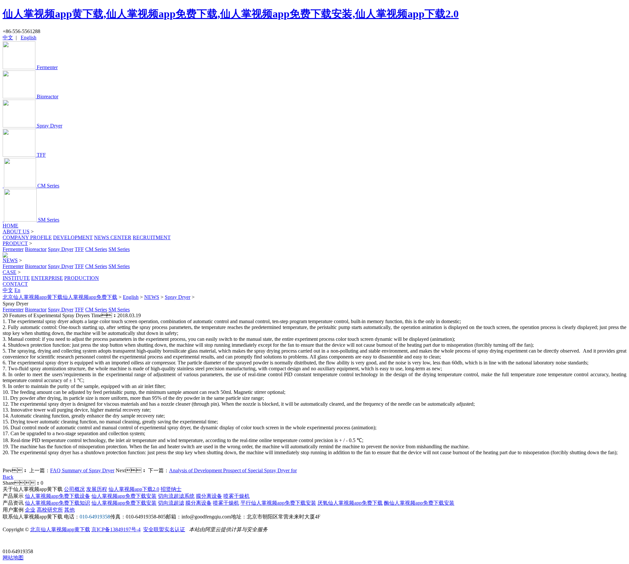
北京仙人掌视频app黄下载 (60, 529)
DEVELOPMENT (73, 237)
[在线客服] (10, 541)
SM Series (119, 249)
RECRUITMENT (152, 237)
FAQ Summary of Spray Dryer (82, 470)
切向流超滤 (171, 503)
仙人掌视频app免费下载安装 (124, 496)
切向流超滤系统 (176, 496)
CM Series (96, 249)
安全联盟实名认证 (164, 529)
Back (8, 477)
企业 (30, 510)
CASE (9, 272)
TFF (79, 249)
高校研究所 (50, 510)
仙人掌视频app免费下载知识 (57, 503)
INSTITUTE (16, 278)
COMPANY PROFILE (27, 237)
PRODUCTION (81, 278)
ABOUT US (16, 231)
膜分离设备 (209, 496)
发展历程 (96, 489)
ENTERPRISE (47, 278)
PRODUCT (15, 243)
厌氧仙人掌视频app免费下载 (350, 503)
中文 (8, 37)
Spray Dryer (60, 249)
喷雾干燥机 (236, 496)
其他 (69, 510)
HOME (10, 225)
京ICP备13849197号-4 (116, 529)
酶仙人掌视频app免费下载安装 (419, 503)
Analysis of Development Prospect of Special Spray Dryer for (233, 470)
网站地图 (13, 557)
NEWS (10, 260)
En (17, 290)
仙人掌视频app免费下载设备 (57, 496)
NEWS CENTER (112, 237)
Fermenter (13, 249)
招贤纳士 (171, 489)
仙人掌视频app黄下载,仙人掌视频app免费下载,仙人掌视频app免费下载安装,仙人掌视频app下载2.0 (231, 14)
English (28, 37)
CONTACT (15, 284)
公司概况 (74, 489)
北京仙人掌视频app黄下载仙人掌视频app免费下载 (60, 297)
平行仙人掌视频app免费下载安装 (278, 503)
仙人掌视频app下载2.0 (133, 489)
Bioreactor (36, 249)
